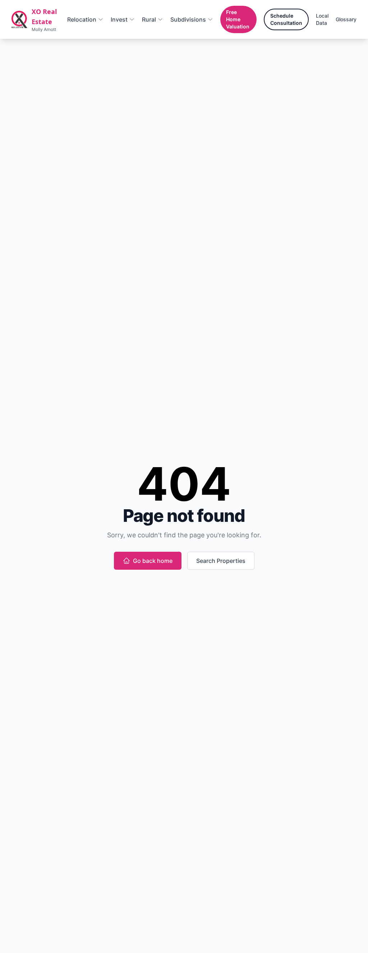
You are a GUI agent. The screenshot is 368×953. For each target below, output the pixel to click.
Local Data (322, 19)
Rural (149, 19)
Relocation (81, 19)
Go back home (152, 560)
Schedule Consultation (286, 19)
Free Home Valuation (237, 19)
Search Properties (220, 560)
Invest (119, 19)
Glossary (346, 19)
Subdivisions (188, 19)
